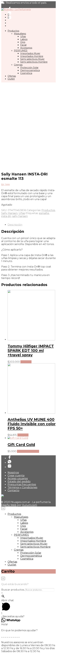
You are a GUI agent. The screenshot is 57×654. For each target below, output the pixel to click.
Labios (23, 39)
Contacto (13, 490)
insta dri (6, 216)
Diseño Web (8, 505)
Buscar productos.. (13, 589)
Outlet (11, 78)
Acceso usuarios (18, 478)
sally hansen (20, 216)
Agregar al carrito (28, 451)
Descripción (15, 224)
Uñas (23, 36)
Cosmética (26, 73)
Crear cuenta (16, 475)
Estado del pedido (19, 481)
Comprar (26, 361)
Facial (23, 45)
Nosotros (13, 472)
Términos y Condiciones (22, 487)
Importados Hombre (31, 56)
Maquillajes (20, 33)
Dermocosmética (30, 70)
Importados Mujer (30, 53)
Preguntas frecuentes (22, 484)
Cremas (18, 64)
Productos (13, 30)
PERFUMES (20, 50)
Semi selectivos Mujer (32, 59)
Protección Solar (29, 67)
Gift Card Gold (21, 444)
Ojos (22, 42)
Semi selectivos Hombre (34, 61)
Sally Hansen (9, 213)
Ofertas (12, 76)
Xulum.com (29, 505)
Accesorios (26, 47)
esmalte (44, 213)
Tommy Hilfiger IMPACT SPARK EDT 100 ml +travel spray (31, 350)
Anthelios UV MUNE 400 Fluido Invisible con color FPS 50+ (32, 424)
